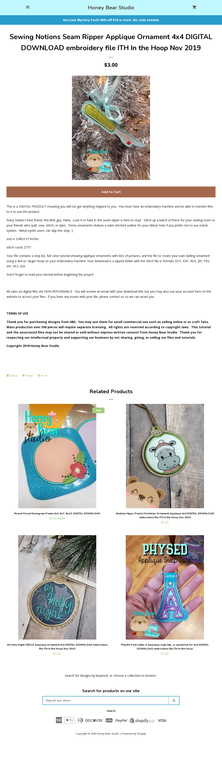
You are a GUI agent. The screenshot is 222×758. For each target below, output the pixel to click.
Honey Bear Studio (111, 7)
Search (111, 711)
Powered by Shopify (134, 733)
